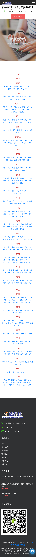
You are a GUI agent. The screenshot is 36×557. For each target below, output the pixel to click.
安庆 (5, 180)
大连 (9, 120)
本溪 (21, 120)
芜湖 (8, 178)
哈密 (25, 380)
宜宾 (25, 300)
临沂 (25, 214)
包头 (11, 107)
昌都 (8, 333)
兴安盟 (28, 109)
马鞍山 (22, 178)
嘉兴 (17, 168)
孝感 (4, 239)
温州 (13, 168)
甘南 (30, 354)
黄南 (16, 362)
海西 (19, 364)
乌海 (15, 107)
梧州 (16, 270)
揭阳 (25, 262)
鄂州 (25, 237)
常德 (30, 247)
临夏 (25, 354)
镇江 (19, 160)
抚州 (19, 203)
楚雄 (7, 323)
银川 (8, 372)
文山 (16, 323)
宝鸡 (13, 341)
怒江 (15, 325)
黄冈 (12, 239)
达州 (5, 302)
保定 (29, 86)
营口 (4, 122)
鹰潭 (26, 201)
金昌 (14, 351)
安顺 (17, 310)
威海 (13, 214)
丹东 (25, 120)
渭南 (21, 341)
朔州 (25, 97)
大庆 (30, 140)
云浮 (30, 262)
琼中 (9, 283)
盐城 (11, 160)
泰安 (9, 214)
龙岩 (15, 193)
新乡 (30, 224)
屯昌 (5, 283)
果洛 (31, 362)
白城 (15, 132)
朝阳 (25, 122)
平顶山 (17, 224)
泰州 (23, 160)
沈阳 (5, 120)
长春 (4, 130)
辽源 (18, 130)
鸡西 (16, 140)
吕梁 (23, 99)
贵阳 (3, 310)
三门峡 (22, 226)
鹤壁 (26, 224)
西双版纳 (21, 323)
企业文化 (5, 457)
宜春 (15, 203)
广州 (5, 257)
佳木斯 (10, 143)
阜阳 (17, 180)
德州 (30, 214)
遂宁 (5, 300)
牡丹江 (21, 143)
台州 (19, 170)
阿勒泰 (23, 385)
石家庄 (6, 86)
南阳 (26, 226)
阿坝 (21, 302)
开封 (8, 224)
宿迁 (28, 160)
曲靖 (9, 320)
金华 (30, 168)
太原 (5, 97)
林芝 (30, 333)
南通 (25, 157)
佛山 (25, 257)
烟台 (25, 211)
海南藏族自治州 (24, 362)
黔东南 (15, 313)
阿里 (26, 333)
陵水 (13, 283)
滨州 (17, 216)
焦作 (4, 226)
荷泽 (21, 216)
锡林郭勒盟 (14, 112)
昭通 (21, 320)
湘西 (30, 249)
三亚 (8, 280)
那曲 (22, 333)
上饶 (23, 203)
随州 (21, 239)
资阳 (17, 302)
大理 (27, 323)
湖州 (21, 168)
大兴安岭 (17, 145)
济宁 (5, 214)
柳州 (8, 270)
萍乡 (14, 201)
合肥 (4, 178)
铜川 (9, 341)
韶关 (9, 257)
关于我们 (5, 447)
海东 (7, 362)
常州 (16, 157)
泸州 (18, 297)
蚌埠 (12, 178)
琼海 (16, 280)
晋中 (30, 97)
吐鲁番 (20, 380)
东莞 (13, 262)
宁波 (9, 168)
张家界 (5, 249)
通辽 (23, 107)
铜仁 (21, 310)
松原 (30, 130)
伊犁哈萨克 (11, 385)
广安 (30, 300)
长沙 (5, 247)
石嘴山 (13, 372)
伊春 (5, 143)
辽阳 (12, 122)
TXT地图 (16, 545)
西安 (5, 341)
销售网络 (5, 461)
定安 (21, 283)
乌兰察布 (21, 109)
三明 (17, 191)
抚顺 (17, 120)
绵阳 (26, 297)
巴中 (13, 302)
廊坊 (22, 89)
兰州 (4, 351)
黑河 (25, 143)
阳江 (5, 262)
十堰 (13, 237)
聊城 (13, 216)
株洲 (9, 247)
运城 (11, 99)
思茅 (30, 320)
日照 (17, 214)
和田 (5, 385)
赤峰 (19, 107)
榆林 (13, 343)
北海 (21, 270)
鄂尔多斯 (29, 107)
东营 (21, 211)
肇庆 (13, 260)
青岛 (9, 211)
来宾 (25, 272)
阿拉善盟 (21, 112)
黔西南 (26, 310)
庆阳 (13, 354)
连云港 (30, 157)
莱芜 (21, 214)
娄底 (26, 249)
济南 (5, 211)
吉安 (11, 203)
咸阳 (17, 341)
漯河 (16, 226)
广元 (30, 297)
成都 (4, 297)
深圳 (13, 257)
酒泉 (9, 354)
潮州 (21, 262)
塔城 (18, 385)
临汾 (19, 99)
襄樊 (21, 237)
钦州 (30, 270)
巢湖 (25, 180)
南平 (30, 191)
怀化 (22, 249)
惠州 (17, 260)
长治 (17, 97)
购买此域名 (18, 17)
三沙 (12, 280)
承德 (14, 89)
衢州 (11, 170)
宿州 (21, 180)
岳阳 (25, 247)
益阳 (9, 249)
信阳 (12, 229)
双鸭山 (26, 140)
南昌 (4, 201)
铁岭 (21, 122)
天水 (22, 351)
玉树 (15, 364)
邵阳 (21, 247)
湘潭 (13, 247)
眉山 (21, 300)
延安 (25, 341)
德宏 (31, 323)
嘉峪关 (9, 351)
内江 (9, 300)
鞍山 (13, 120)
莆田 (13, 191)
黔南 (20, 313)
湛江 (5, 260)
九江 (18, 201)
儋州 (17, 285)
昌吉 (29, 380)
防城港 (26, 270)
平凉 (5, 354)
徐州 (12, 157)
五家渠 (29, 385)
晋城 (21, 97)
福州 (5, 191)
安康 (17, 343)
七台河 (15, 143)
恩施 (25, 239)
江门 (30, 257)
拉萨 (4, 333)
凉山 (30, 302)
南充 (17, 300)
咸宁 (16, 239)
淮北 (26, 178)
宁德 (19, 193)
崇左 (30, 272)
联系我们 (5, 464)
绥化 (30, 143)
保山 (17, 320)
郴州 (14, 249)
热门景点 (5, 454)
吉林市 (9, 130)
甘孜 (25, 302)
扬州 (15, 160)
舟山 (15, 170)
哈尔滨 (5, 140)
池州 (17, 183)
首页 (3, 444)
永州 (18, 249)
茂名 (9, 260)
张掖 (30, 351)
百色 (13, 272)
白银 (18, 351)
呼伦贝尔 (7, 109)
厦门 (9, 191)
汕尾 (25, 260)
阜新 (8, 122)
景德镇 (9, 201)
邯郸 (21, 86)
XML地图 (22, 545)
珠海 (17, 257)
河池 (21, 272)
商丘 (30, 226)
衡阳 (17, 247)
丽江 (25, 320)
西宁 (3, 362)
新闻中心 (5, 450)
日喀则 (17, 333)
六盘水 (8, 310)
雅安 (9, 302)
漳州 (25, 191)
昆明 (5, 320)
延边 (19, 132)
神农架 (30, 239)
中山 (17, 262)
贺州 (17, 272)
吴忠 (18, 372)
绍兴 (25, 168)
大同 (9, 97)
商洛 (21, 343)
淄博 (13, 211)
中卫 (26, 372)
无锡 (8, 157)
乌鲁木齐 (7, 380)
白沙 (30, 283)
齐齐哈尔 (11, 140)
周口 (16, 229)
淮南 (16, 178)
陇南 (21, 354)
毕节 (31, 310)
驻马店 (22, 229)
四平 (14, 130)
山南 (12, 333)
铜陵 (30, 178)
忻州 (15, 99)
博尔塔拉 (5, 382)
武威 (26, 351)
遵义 (13, 310)
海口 (4, 280)
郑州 (4, 224)
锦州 (30, 120)
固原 (22, 372)
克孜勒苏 (25, 382)
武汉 (5, 237)
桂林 (12, 270)
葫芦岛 (30, 122)
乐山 (13, 300)
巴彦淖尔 (15, 109)
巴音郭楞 (12, 382)
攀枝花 (13, 297)
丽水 (23, 170)
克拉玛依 (14, 380)
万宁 (30, 280)
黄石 (9, 237)
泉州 (21, 191)
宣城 (21, 183)
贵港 (5, 272)
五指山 (22, 280)
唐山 (11, 86)
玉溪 (13, 320)
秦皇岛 (16, 86)
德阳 (22, 297)
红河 (11, 323)
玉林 (9, 272)
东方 (17, 283)
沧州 (18, 89)
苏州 (21, 157)
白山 (26, 130)
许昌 (12, 226)
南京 (4, 157)
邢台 (25, 86)
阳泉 (13, 97)
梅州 (21, 260)
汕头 (21, 257)
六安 (30, 180)
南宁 (4, 270)
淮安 (7, 160)
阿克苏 (19, 382)
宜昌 (17, 237)
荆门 (30, 237)
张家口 (9, 89)
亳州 (13, 183)
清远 (9, 262)
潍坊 (30, 211)
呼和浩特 (5, 107)
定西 (17, 354)
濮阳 (8, 226)
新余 (22, 201)
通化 (22, 130)
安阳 (22, 224)
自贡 (8, 297)
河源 (30, 260)
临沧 (3, 323)
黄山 (9, 180)
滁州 (13, 180)
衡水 (26, 89)
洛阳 (12, 224)
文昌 (26, 280)
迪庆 (19, 325)
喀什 (30, 382)
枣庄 (17, 211)
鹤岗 (21, 140)
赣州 (30, 201)
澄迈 (25, 283)
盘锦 (16, 122)
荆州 (8, 239)
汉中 (30, 341)
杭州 (5, 168)
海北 (11, 362)
